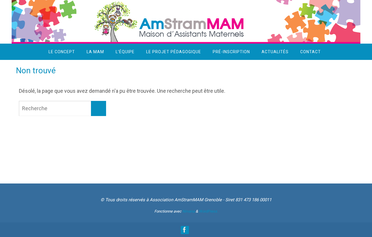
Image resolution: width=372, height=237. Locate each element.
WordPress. (208, 211)
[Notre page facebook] (184, 230)
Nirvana (188, 211)
